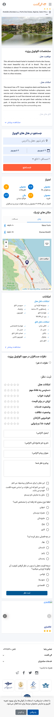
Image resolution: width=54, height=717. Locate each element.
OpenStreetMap (35, 289)
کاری (43, 529)
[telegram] (17, 673)
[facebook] (23, 673)
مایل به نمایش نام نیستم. (34, 495)
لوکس (42, 574)
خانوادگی (41, 518)
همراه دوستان (39, 513)
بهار (43, 542)
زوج (43, 524)
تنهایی (42, 507)
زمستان (41, 558)
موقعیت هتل (44, 259)
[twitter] (30, 673)
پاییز (43, 553)
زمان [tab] (39, 219)
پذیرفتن (33, 712)
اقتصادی (41, 585)
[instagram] (37, 673)
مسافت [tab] (15, 219)
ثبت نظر (27, 593)
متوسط (42, 579)
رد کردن (21, 712)
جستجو (27, 167)
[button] (18, 256)
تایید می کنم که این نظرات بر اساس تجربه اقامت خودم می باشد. (25, 489)
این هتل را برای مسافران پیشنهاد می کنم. (28, 483)
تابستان (41, 547)
